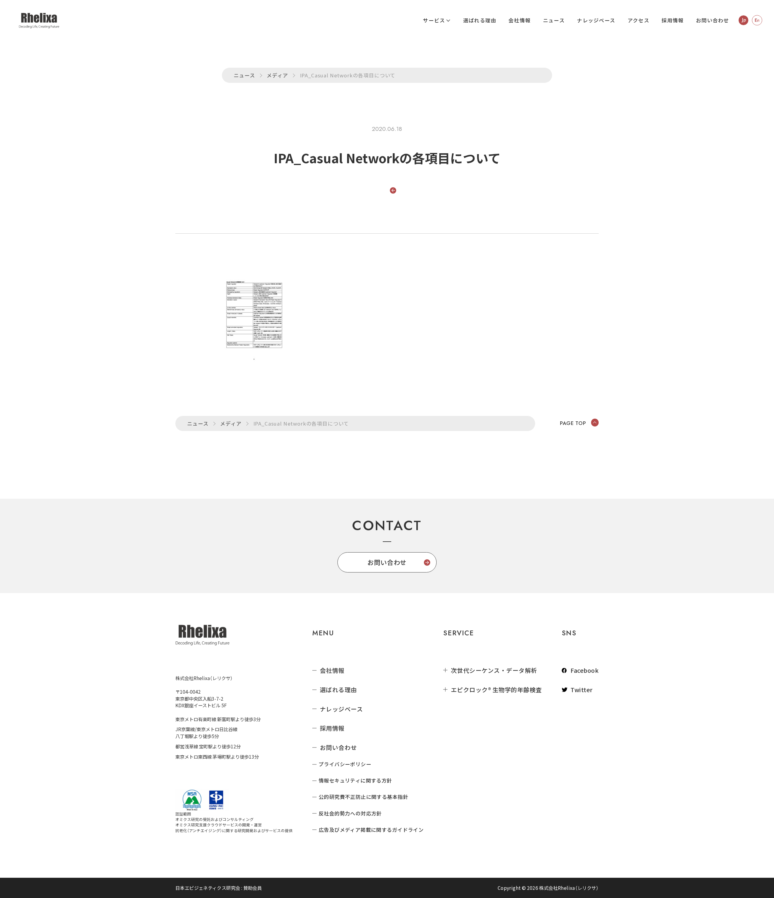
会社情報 (520, 20)
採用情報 (673, 20)
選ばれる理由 (479, 20)
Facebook (585, 670)
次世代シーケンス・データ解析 (494, 670)
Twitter (581, 690)
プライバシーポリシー (345, 764)
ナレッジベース (596, 20)
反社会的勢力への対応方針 (350, 813)
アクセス (638, 20)
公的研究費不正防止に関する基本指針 (363, 796)
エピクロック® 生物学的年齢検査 (496, 690)
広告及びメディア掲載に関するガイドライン (371, 829)
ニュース (554, 20)
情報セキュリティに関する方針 (355, 780)
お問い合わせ (712, 20)
